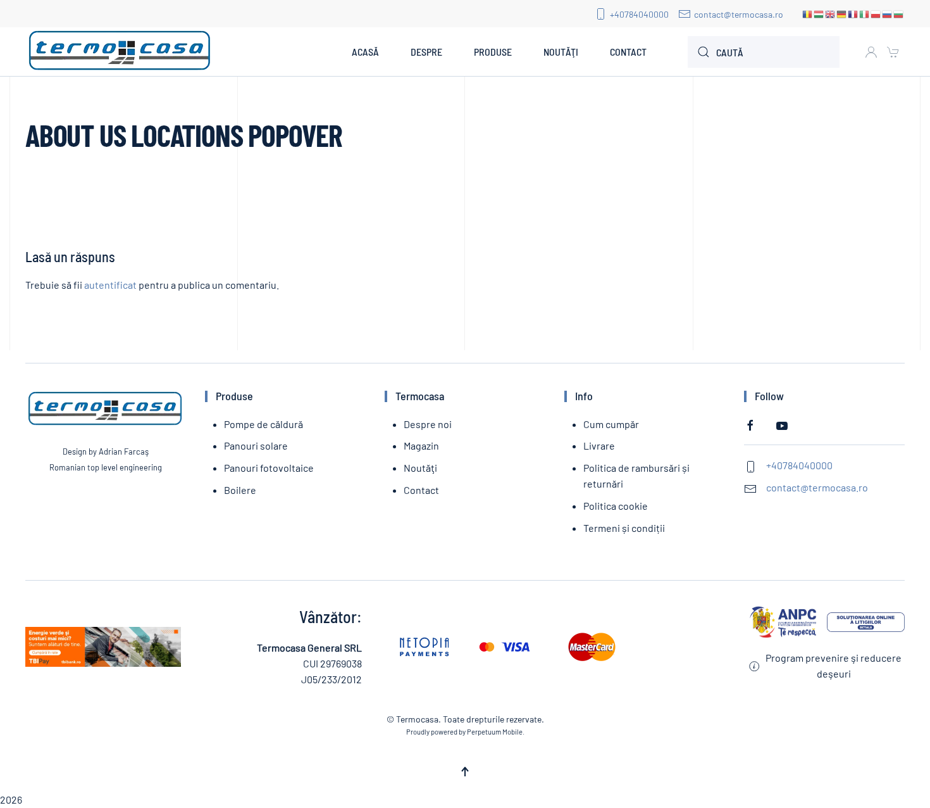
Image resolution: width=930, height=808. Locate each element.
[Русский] (887, 13)
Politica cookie (615, 506)
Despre (426, 52)
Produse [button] (493, 52)
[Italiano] (865, 13)
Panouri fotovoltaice (269, 468)
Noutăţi (560, 52)
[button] (465, 772)
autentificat (110, 285)
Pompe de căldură (263, 424)
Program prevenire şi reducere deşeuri (834, 665)
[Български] (899, 13)
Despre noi (428, 424)
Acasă (365, 52)
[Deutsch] (842, 13)
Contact (628, 52)
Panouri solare (256, 445)
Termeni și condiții (624, 528)
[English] (830, 13)
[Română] (808, 13)
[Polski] (876, 13)
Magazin (421, 445)
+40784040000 (639, 14)
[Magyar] (819, 13)
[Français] (853, 13)
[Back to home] (120, 52)
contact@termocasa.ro (738, 14)
